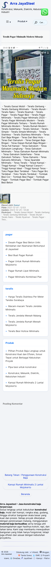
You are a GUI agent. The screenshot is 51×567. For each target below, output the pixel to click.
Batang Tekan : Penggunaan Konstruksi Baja (25, 476)
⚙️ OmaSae (14, 558)
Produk (10, 343)
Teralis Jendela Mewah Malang (24, 315)
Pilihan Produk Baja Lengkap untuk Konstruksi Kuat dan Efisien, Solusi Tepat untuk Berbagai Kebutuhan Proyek (25, 355)
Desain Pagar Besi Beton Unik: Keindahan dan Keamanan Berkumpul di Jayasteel (25, 246)
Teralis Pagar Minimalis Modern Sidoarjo (23, 36)
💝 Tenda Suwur (25, 555)
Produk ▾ (22, 21)
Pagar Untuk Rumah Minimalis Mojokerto (23, 263)
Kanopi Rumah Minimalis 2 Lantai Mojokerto (24, 384)
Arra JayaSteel (22, 3)
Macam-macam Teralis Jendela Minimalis (24, 308)
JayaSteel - (28, 558)
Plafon (47, 558)
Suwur (17, 205)
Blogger (45, 552)
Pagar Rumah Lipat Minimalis (23, 270)
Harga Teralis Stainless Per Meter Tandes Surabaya (25, 298)
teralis (9, 288)
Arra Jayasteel (6, 554)
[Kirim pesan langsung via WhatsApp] (44, 12)
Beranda (25, 494)
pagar (9, 234)
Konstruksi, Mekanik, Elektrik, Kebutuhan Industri (22, 375)
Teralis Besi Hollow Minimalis (23, 331)
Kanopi (39, 558)
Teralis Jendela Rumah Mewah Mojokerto (23, 323)
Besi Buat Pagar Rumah (20, 255)
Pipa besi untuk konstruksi (22, 367)
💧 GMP (36, 555)
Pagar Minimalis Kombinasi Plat (25, 276)
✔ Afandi (34, 552)
